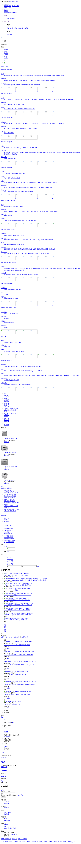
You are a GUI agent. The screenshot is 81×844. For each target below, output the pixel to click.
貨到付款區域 (7, 812)
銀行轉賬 (6, 807)
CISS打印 (6, 532)
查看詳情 (6, 442)
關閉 (2, 781)
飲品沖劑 (4, 288)
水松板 (18, 182)
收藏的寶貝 (7, 12)
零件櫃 (32, 191)
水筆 (12, 249)
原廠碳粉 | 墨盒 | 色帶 (6, 141)
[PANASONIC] (41, 164)
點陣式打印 (7, 104)
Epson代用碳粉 (60, 123)
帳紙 (5, 244)
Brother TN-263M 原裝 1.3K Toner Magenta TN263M (18, 605)
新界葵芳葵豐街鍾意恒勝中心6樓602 (47, 842)
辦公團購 (6, 400)
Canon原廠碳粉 (15, 152)
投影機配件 (19, 220)
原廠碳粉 (4, 150)
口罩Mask (6, 342)
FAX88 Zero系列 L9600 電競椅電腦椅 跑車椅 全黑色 (18, 615)
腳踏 (9, 384)
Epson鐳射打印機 (8, 528)
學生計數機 (7, 206)
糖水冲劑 (18, 289)
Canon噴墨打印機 (27, 80)
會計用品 (4, 242)
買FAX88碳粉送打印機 (33, 85)
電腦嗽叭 (34, 375)
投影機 (3, 218)
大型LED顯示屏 (31, 220)
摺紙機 (51, 211)
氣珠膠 (26, 268)
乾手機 (50, 187)
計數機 (6, 54)
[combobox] (8, 45)
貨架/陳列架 (20, 268)
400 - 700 (9, 557)
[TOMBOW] (49, 281)
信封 (41, 240)
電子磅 (6, 56)
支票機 (56, 211)
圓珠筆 (6, 249)
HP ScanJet (32, 109)
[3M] (41, 198)
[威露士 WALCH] (26, 357)
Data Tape (38, 366)
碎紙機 (6, 53)
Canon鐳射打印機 (38, 75)
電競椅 (10, 178)
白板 (2, 181)
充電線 (6, 327)
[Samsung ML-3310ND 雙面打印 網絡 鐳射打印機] (18, 691)
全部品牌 (6, 406)
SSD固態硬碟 (31, 366)
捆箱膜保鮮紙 (36, 268)
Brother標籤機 (7, 99)
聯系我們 (8, 839)
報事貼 (48, 240)
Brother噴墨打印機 (17, 80)
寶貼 (26, 253)
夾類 (29, 253)
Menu (46, 187)
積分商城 (6, 403)
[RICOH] (49, 91)
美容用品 (6, 504)
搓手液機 (18, 342)
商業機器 (4, 214)
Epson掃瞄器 (18, 109)
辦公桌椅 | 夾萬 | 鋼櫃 (6, 167)
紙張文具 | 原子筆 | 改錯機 (8, 229)
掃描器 (3, 107)
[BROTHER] (34, 91)
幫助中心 (9, 34)
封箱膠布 (14, 274)
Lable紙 (14, 235)
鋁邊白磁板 (12, 182)
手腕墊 (6, 384)
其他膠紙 (19, 274)
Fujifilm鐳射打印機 (28, 75)
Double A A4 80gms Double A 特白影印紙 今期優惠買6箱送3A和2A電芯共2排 (25, 580)
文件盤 (15, 253)
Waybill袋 (71, 268)
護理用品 (6, 351)
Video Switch (41, 371)
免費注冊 (15, 1)
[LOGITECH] (56, 226)
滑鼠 (25, 384)
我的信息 (6, 4)
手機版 (6, 15)
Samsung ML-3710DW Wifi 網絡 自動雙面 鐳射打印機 (18, 655)
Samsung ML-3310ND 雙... (11, 438)
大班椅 (6, 178)
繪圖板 (39, 375)
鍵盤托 (13, 384)
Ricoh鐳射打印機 (59, 75)
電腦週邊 (4, 373)
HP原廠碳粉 (7, 152)
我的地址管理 (15, 6)
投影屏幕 (13, 220)
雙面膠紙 (24, 274)
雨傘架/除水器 (32, 187)
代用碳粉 (4, 122)
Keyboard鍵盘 (14, 375)
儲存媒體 (4, 364)
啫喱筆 (34, 249)
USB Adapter (30, 371)
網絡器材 (24, 371)
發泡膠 (42, 268)
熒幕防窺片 (4, 378)
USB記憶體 (12, 366)
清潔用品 (4, 297)
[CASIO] (49, 115)
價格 (5, 627)
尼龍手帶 (59, 268)
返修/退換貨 (7, 820)
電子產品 (29, 240)
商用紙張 (4, 233)
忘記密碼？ (20, 795)
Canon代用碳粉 (33, 123)
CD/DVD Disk (24, 366)
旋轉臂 (29, 384)
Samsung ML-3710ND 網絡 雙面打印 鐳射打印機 (17, 645)
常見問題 (25, 28)
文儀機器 (4, 209)
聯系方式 (6, 826)
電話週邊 (4, 325)
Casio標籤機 (25, 99)
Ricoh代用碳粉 (51, 123)
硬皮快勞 (11, 240)
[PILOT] (49, 198)
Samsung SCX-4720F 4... (10, 480)
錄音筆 (25, 220)
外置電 (52, 375)
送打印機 (4, 83)
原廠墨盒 (4, 146)
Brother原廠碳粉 (24, 152)
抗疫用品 (4, 340)
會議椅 (18, 178)
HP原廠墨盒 (7, 147)
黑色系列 (16, 380)
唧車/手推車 (7, 268)
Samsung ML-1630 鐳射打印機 (12, 704)
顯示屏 (24, 375)
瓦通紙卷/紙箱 (49, 268)
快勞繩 (22, 244)
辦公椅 (3, 176)
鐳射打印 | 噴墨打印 (6, 69)
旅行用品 (21, 351)
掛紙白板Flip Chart (38, 182)
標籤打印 (4, 98)
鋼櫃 (13, 191)
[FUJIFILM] (19, 91)
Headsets (57, 375)
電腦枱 (48, 375)
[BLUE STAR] (26, 139)
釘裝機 (47, 211)
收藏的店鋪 (13, 12)
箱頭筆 (24, 249)
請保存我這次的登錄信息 (9, 795)
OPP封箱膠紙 (7, 274)
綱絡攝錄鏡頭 (18, 371)
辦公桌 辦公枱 (8, 191)
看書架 (22, 384)
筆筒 (19, 253)
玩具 (17, 351)
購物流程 (14, 28)
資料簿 (18, 244)
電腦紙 (6, 235)
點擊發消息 (13, 834)
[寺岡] (34, 281)
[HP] (4, 91)
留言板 (25, 839)
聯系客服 (6, 803)
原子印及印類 (36, 240)
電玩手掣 (28, 375)
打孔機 (36, 253)
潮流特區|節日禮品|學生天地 (8, 307)
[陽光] (41, 305)
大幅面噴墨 (52, 80)
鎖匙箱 (18, 187)
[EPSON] (56, 115)
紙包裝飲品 (12, 289)
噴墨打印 (4, 78)
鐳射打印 (4, 74)
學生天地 (4, 321)
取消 (8, 551)
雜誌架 (11, 253)
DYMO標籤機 (61, 99)
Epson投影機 (7, 220)
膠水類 (32, 253)
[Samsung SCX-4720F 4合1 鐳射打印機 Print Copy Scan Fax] (20, 661)
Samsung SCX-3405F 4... (10, 452)
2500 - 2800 (10, 561)
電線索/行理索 (20, 270)
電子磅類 (18, 211)
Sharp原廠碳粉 (13, 154)
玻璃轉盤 (41, 187)
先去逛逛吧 (4, 757)
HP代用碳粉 (7, 123)
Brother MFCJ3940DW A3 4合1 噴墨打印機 (15, 619)
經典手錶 (15, 313)
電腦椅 (14, 178)
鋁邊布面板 (23, 182)
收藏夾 (6, 11)
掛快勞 (14, 244)
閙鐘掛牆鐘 (7, 346)
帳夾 (10, 244)
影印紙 (6, 58)
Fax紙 (18, 235)
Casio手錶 (4, 312)
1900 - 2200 (10, 560)
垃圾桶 (10, 298)
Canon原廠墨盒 (15, 147)
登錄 (10, 722)
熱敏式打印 (13, 104)
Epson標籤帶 (53, 99)
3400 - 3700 (10, 564)
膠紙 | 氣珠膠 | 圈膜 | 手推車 (8, 262)
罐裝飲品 (6, 289)
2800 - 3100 (10, 563)
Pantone (21, 240)
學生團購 (6, 401)
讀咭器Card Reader (64, 375)
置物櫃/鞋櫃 (24, 191)
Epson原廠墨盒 (24, 147)
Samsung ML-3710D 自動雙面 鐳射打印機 (15, 674)
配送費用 (6, 814)
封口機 (43, 211)
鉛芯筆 (15, 249)
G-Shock (10, 313)
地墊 (29, 191)
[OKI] (56, 164)
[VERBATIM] (56, 390)
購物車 (6, 9)
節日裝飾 (4, 316)
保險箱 (3, 172)
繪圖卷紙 (11, 133)
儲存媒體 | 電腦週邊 (6, 360)
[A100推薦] (26, 91)
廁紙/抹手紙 (15, 298)
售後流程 (9, 28)
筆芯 (9, 249)
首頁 (5, 393)
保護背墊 (17, 384)
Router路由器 (10, 371)
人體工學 (4, 383)
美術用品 (45, 249)
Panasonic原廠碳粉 (62, 152)
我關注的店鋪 (7, 7)
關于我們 (3, 839)
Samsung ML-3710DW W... (11, 466)
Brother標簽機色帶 (17, 99)
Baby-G (6, 313)
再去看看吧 (7, 736)
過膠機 (6, 51)
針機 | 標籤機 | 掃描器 (6, 93)
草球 (63, 268)
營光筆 (20, 249)
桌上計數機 (20, 206)
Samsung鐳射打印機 (48, 75)
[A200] (34, 226)
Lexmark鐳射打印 (8, 530)
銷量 (5, 626)
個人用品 (4, 349)
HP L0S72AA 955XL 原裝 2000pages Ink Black (16, 590)
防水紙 (55, 268)
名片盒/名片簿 (43, 253)
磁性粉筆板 (53, 182)
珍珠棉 (67, 268)
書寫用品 (4, 247)
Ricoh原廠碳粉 (71, 152)
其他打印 (4, 102)
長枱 (37, 187)
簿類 (44, 240)
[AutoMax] (19, 198)
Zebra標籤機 (39, 99)
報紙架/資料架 (24, 187)
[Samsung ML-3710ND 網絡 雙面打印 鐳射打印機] (18, 641)
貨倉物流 (4, 266)
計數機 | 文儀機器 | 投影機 (8, 200)
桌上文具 (4, 238)
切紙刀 (22, 253)
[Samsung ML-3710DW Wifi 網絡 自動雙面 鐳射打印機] (19, 651)
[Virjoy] (49, 305)
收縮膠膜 (13, 270)
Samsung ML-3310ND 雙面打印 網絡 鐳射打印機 (17, 694)
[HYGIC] (56, 357)
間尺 (8, 253)
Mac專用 (6, 380)
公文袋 (25, 240)
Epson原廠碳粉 (42, 152)
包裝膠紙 (4, 273)
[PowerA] (4, 390)
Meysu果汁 (7, 294)
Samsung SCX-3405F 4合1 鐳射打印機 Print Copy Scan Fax (19, 684)
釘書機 (16, 240)
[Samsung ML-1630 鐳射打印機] (12, 701)
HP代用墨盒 (7, 128)
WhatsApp (6, 746)
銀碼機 (10, 215)
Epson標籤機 (32, 99)
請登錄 (11, 1)
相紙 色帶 (4, 131)
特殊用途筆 (52, 249)
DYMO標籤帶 (69, 99)
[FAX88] (41, 91)
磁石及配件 (47, 182)
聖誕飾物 (6, 318)
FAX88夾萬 (7, 173)
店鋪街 (6, 398)
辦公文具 (4, 252)
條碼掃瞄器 (25, 109)
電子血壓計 (12, 351)
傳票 (8, 244)
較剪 (5, 253)
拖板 (5, 371)
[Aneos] (49, 259)
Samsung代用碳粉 (42, 123)
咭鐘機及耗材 (29, 211)
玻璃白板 (6, 182)
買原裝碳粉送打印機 (9, 85)
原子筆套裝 (29, 249)
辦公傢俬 (4, 190)
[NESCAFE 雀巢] (26, 305)
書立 (48, 253)
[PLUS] (26, 259)
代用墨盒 (4, 126)
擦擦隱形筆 (40, 249)
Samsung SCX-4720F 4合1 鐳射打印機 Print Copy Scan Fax (19, 664)
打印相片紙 (12, 158)
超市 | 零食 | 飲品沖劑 (6, 283)
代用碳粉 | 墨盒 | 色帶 (6, 117)
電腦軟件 (43, 375)
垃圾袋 (6, 298)
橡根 (76, 268)
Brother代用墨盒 (32, 128)
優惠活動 (6, 405)
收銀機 (6, 215)
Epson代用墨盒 (24, 128)
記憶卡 (18, 366)
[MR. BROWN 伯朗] (34, 305)
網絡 (2, 369)
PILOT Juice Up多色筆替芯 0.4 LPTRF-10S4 (16, 575)
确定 (5, 551)
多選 (5, 546)
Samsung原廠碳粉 (51, 152)
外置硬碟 (6, 366)
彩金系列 (11, 380)
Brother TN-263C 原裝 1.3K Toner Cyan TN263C (17, 600)
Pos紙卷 (22, 235)
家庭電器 (4, 345)
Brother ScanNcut (21, 104)
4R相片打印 (36, 80)
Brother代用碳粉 (15, 123)
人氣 (5, 631)
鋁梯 (19, 191)
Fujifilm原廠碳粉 (33, 152)
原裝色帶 (6, 158)
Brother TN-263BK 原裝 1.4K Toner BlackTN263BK (17, 595)
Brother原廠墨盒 (32, 147)
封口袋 (30, 268)
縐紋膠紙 (30, 274)
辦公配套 (4, 185)
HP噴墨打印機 (8, 80)
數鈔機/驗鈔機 (8, 211)
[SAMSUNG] (56, 91)
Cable (36, 371)
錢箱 (16, 191)
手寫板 (20, 375)
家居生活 (3, 336)
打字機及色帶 (37, 211)
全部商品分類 (4, 66)
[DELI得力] (34, 198)
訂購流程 (6, 396)
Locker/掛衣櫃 (12, 187)
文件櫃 (6, 187)
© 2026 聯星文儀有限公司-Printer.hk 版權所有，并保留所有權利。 (19, 842)
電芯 (51, 240)
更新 (5, 629)
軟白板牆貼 (30, 182)
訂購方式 (20, 28)
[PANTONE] (41, 259)
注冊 (13, 722)
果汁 (2, 292)
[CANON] (12, 91)
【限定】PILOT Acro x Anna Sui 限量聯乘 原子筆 (17, 585)
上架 (5, 624)
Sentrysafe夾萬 (14, 173)
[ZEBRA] (41, 115)
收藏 (8, 648)
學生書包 (6, 322)
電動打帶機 (14, 268)
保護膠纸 (35, 274)
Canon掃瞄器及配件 (9, 109)
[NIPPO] (33, 139)
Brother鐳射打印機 (17, 75)
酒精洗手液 (12, 342)
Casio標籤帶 (46, 99)
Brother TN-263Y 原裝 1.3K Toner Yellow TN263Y (17, 610)
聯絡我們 (6, 395)
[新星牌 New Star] (56, 259)
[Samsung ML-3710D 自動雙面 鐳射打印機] (16, 671)
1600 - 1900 (10, 559)
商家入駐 (14, 839)
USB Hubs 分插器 (74, 375)
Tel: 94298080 (61, 842)
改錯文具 (6, 240)
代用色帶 (6, 133)
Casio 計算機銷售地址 (10, 828)
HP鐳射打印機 (8, 75)
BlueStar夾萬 (22, 173)
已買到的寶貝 (7, 6)
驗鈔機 (6, 49)
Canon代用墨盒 (15, 128)
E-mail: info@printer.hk (71, 842)
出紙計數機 (13, 206)
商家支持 (6, 21)
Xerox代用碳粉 (24, 123)
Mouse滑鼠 (7, 375)
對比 (5, 648)
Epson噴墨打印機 (44, 80)
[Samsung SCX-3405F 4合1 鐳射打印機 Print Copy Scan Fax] (20, 681)
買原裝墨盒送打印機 (21, 85)
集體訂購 (11, 322)
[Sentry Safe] (26, 198)
